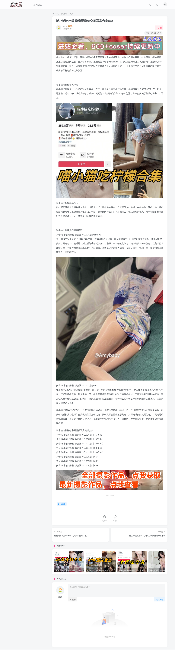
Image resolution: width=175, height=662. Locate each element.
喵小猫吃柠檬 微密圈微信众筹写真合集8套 (84, 20)
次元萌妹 (37, 4)
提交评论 (159, 599)
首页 (56, 13)
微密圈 (64, 13)
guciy (65, 26)
